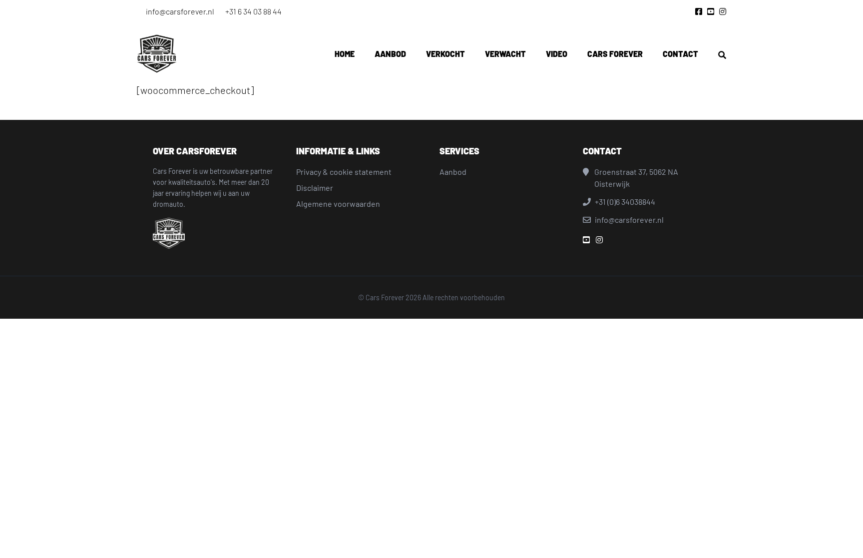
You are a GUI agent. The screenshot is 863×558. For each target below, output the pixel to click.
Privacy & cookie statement (344, 171)
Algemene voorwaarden (338, 203)
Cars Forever (615, 53)
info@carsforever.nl (180, 11)
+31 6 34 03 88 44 (253, 11)
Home (345, 53)
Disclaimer (314, 187)
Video (556, 53)
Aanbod (390, 53)
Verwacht (505, 53)
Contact (680, 53)
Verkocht (445, 53)
